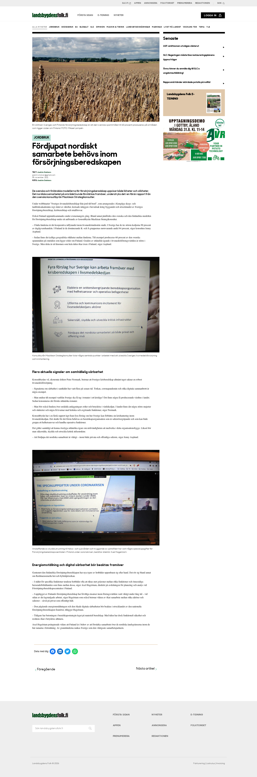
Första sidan (121, 715)
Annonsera (151, 3)
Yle (208, 27)
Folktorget (167, 3)
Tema (202, 27)
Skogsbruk (67, 27)
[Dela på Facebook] (53, 651)
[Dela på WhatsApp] (75, 651)
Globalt (84, 27)
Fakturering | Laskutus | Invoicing (209, 763)
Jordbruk (54, 27)
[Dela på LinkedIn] (60, 651)
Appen (137, 3)
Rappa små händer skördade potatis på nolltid (186, 82)
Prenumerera (184, 3)
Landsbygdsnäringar (138, 27)
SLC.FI (125, 3)
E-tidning (197, 715)
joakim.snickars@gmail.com (43, 175)
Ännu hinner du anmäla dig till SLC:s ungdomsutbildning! (181, 71)
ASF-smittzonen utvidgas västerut (181, 46)
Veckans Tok (190, 27)
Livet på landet (172, 27)
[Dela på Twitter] (67, 651)
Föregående (46, 669)
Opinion (100, 27)
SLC (92, 27)
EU (76, 27)
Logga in (210, 15)
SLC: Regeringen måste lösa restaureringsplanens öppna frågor (188, 57)
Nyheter (157, 715)
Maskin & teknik (115, 27)
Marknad (157, 27)
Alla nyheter (39, 27)
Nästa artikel (145, 668)
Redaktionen (202, 3)
